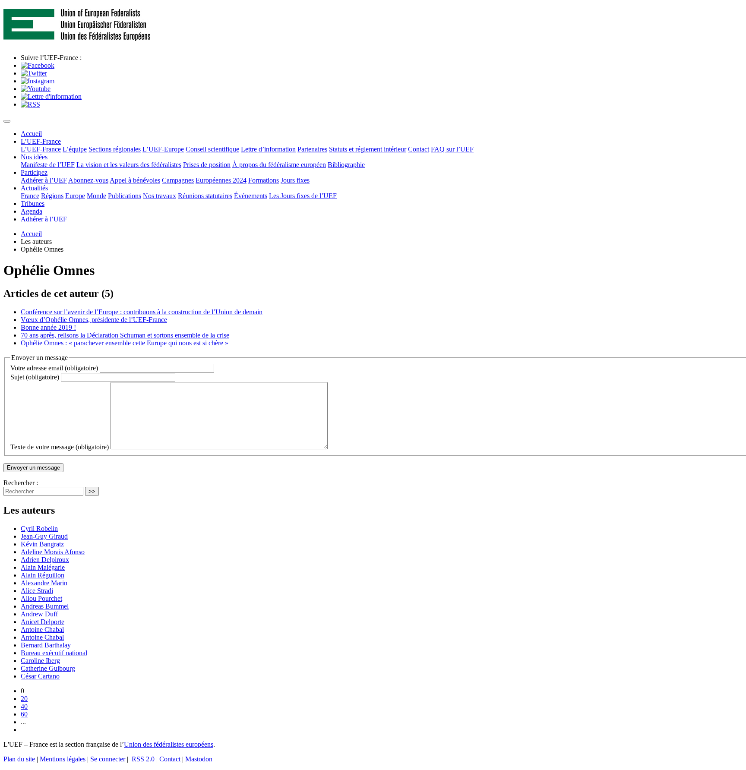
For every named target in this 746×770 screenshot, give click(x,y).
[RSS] (30, 104)
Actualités (34, 188)
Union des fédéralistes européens (168, 744)
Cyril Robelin (39, 528)
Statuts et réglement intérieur (367, 149)
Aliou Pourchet (41, 598)
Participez (34, 172)
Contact (418, 149)
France (30, 195)
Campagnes (178, 180)
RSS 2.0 (142, 759)
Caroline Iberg (40, 660)
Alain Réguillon (42, 575)
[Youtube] (36, 88)
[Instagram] (37, 81)
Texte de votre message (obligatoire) (59, 447)
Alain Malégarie (43, 567)
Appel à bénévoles (135, 180)
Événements (250, 195)
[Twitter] (34, 73)
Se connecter (107, 759)
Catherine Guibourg (48, 668)
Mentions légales (62, 759)
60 (24, 714)
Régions (52, 195)
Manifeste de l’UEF (48, 164)
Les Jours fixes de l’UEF (303, 195)
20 (24, 698)
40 (24, 706)
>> (92, 491)
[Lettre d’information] (51, 96)
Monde (96, 195)
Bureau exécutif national (54, 652)
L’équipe (75, 149)
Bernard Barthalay (46, 645)
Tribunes (32, 203)
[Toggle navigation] (6, 121)
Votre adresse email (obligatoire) (54, 368)
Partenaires (312, 149)
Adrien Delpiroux (45, 559)
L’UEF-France (41, 141)
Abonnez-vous (88, 180)
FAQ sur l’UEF (452, 149)
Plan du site (19, 759)
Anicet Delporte (42, 621)
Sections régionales (115, 149)
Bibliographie (346, 164)
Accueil (31, 133)
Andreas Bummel (45, 606)
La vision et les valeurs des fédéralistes (128, 164)
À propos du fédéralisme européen (279, 164)
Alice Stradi (37, 590)
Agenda (31, 211)
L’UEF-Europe (163, 149)
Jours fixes (295, 180)
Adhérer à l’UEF (44, 180)
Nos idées (34, 157)
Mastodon (198, 759)
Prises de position (207, 164)
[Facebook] (37, 65)
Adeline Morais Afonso (53, 551)
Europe (75, 195)
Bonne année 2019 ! (48, 327)
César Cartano (40, 676)
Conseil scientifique (212, 149)
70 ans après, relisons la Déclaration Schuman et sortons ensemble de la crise (125, 335)
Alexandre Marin (44, 583)
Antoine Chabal (42, 629)
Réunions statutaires (205, 195)
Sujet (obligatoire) (34, 377)
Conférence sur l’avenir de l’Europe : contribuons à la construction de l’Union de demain (141, 312)
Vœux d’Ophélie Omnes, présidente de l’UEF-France (94, 319)
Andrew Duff (39, 614)
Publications (124, 195)
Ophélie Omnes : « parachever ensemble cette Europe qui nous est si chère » (124, 343)
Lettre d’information (268, 149)
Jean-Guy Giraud (44, 536)
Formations (263, 180)
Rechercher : (20, 482)
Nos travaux (159, 195)
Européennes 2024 (221, 180)
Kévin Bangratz (42, 544)
